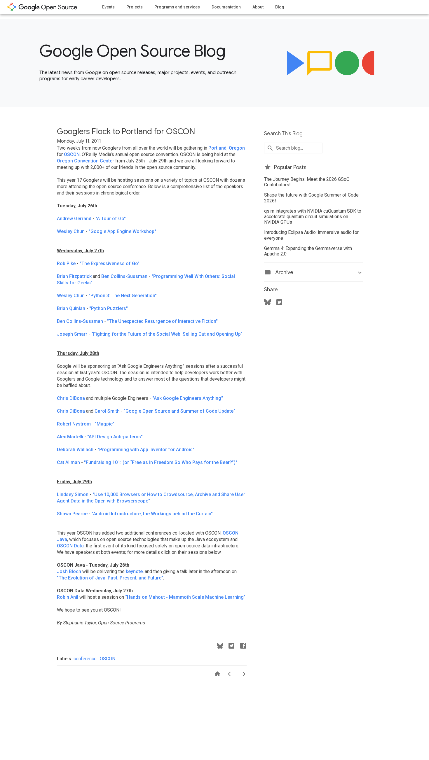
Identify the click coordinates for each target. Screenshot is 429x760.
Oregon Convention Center (85, 161)
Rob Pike (66, 263)
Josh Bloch (69, 571)
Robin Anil (67, 597)
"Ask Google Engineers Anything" (187, 398)
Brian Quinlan (71, 308)
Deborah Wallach (75, 449)
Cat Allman (68, 462)
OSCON (72, 154)
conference (86, 658)
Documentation (226, 7)
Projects (134, 7)
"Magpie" (104, 424)
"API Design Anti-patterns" (115, 436)
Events (108, 7)
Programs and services (177, 7)
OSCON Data (70, 546)
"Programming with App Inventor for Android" (145, 449)
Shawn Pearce (72, 513)
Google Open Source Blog (132, 51)
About (258, 7)
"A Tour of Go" (110, 218)
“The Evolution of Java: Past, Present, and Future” (110, 578)
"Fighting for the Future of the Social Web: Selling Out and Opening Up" (167, 334)
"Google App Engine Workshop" (122, 231)
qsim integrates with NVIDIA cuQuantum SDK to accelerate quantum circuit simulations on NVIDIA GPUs (312, 216)
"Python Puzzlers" (108, 308)
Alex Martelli (70, 436)
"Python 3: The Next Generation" (123, 295)
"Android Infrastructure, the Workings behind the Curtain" (152, 513)
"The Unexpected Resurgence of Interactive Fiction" (162, 321)
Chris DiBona (71, 398)
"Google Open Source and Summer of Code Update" (179, 411)
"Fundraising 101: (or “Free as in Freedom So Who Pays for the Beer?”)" (160, 462)
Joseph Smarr (72, 334)
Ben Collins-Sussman (124, 276)
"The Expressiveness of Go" (109, 263)
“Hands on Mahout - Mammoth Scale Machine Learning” (185, 597)
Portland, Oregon (226, 148)
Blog (279, 7)
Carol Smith (107, 411)
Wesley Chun (71, 231)
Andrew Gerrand (74, 218)
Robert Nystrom (74, 424)
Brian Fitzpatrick (74, 276)
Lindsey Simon (72, 494)
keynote (134, 571)
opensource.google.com (42, 7)
